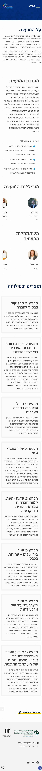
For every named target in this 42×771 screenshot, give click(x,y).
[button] (34, 6)
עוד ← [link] (36, 219)
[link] (40, 768)
